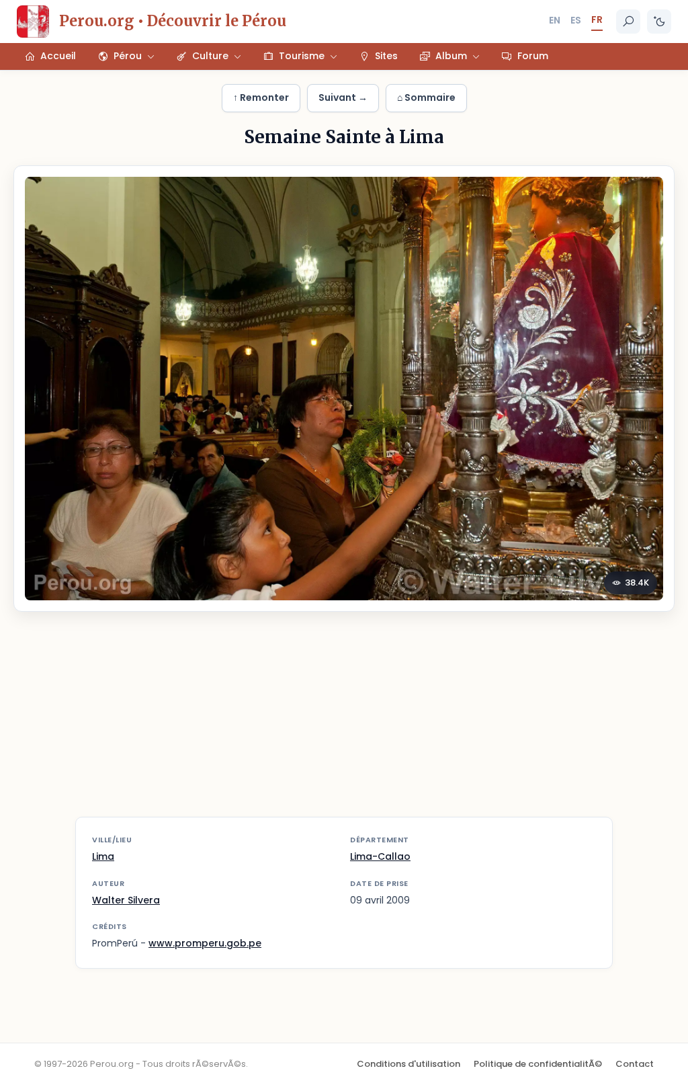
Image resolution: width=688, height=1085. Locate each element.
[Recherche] (628, 21)
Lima (103, 856)
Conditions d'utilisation (408, 1063)
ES (575, 20)
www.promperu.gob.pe (204, 943)
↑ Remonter (261, 97)
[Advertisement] (344, 723)
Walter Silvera (126, 900)
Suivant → (343, 97)
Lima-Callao (380, 856)
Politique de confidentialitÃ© (538, 1063)
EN (554, 20)
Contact (634, 1063)
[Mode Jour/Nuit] (659, 21)
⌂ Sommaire (426, 97)
